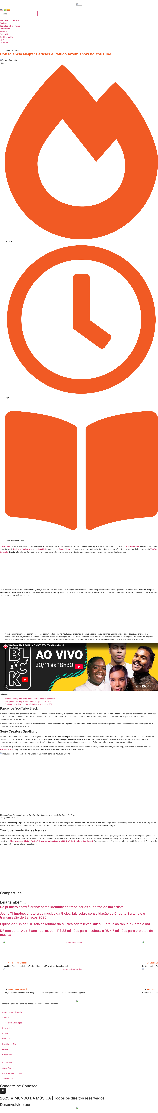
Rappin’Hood (64, 549)
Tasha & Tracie (37, 841)
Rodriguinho (76, 841)
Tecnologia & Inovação (18, 989)
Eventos (5, 1033)
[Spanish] (8, 10)
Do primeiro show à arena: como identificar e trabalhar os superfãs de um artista (62, 907)
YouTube (6, 546)
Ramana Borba (6, 749)
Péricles (17, 549)
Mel (30, 549)
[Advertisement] (79, 571)
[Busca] (16, 13)
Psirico (25, 549)
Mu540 (62, 841)
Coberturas (7, 1054)
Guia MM (6, 1039)
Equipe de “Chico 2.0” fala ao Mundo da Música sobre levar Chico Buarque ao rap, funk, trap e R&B (75, 924)
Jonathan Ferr (51, 841)
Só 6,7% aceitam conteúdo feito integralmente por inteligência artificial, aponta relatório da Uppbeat (44, 993)
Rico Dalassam (16, 841)
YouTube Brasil (132, 546)
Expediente (7, 1063)
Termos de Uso (9, 1079)
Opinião (5, 1049)
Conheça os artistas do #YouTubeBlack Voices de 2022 (29, 704)
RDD (68, 841)
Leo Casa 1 (88, 841)
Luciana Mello (41, 549)
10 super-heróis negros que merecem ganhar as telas (28, 701)
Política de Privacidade (12, 1073)
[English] (1, 10)
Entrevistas (7, 1028)
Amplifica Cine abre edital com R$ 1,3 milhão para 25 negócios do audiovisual (35, 966)
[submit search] (36, 13)
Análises (151, 989)
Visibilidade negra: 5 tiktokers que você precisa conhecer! (30, 699)
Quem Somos (8, 1068)
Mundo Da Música (12, 51)
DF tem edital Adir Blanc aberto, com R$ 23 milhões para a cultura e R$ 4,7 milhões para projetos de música (76, 933)
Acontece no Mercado (17, 963)
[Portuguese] (5, 10)
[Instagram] (3, 1091)
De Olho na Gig (9, 1044)
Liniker (27, 841)
